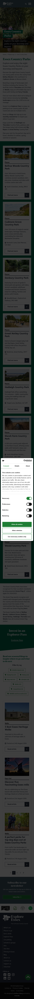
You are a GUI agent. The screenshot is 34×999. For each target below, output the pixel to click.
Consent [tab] (6, 466)
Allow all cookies (17, 524)
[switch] (29, 504)
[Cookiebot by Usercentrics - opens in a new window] (24, 461)
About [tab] (28, 466)
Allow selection (17, 530)
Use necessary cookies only (17, 536)
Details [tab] (17, 466)
